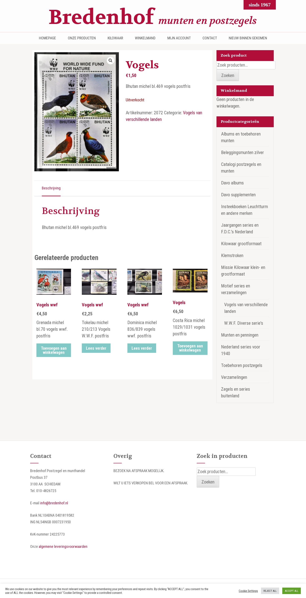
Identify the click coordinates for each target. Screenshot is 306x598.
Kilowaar (115, 38)
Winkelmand (145, 38)
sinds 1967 (260, 4)
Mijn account (179, 38)
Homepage (47, 38)
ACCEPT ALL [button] (291, 590)
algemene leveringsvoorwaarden (63, 546)
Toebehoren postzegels (241, 365)
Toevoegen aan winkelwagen (54, 350)
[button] (110, 60)
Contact (210, 38)
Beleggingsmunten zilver (242, 152)
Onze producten (82, 38)
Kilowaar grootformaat (241, 243)
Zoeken (227, 75)
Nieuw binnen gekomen (248, 38)
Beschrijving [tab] (51, 188)
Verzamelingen (234, 377)
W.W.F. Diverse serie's (243, 323)
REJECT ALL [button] (270, 590)
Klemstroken (232, 255)
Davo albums (232, 182)
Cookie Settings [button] (248, 591)
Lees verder (96, 348)
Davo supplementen (238, 194)
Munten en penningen (239, 335)
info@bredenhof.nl (54, 503)
